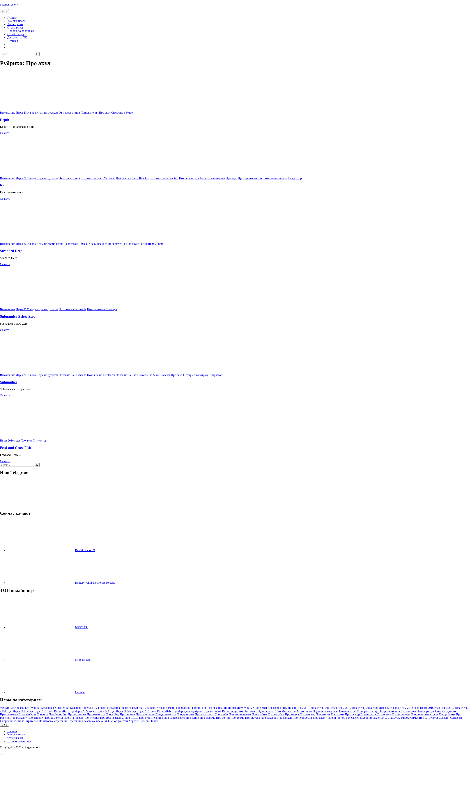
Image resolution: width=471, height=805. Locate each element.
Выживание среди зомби (158, 707)
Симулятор (118, 112)
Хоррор (133, 721)
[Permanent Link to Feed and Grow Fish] (42, 437)
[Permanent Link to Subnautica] (42, 371)
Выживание (7, 112)
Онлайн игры (15, 34)
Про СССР (131, 717)
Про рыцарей (36, 717)
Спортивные (8, 721)
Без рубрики (32, 707)
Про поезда (384, 714)
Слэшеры (456, 717)
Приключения (89, 112)
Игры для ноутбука (190, 711)
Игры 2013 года (368, 707)
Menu (4, 11)
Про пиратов (368, 714)
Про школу (320, 717)
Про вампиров (77, 714)
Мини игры (288, 711)
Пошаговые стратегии (53, 721)
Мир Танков (83, 659)
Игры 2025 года (146, 711)
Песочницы (408, 711)
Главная (12, 17)
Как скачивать (16, 20)
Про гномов (127, 714)
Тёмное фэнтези (118, 721)
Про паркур (352, 714)
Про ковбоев (260, 714)
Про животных (204, 714)
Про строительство (250, 178)
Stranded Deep (11, 251)
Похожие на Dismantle (72, 309)
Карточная (251, 711)
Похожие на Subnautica (164, 178)
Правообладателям (19, 741)
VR (2, 707)
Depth (4, 120)
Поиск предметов (446, 711)
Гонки (196, 707)
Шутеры (12, 40)
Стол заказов (15, 27)
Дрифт (232, 707)
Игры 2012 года (347, 707)
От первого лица (69, 112)
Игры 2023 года (105, 711)
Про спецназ (91, 717)
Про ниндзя (323, 714)
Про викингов (96, 714)
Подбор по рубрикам (20, 30)
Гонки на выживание (214, 707)
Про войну (112, 714)
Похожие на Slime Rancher (132, 178)
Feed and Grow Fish (15, 448)
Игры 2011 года (327, 707)
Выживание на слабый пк (125, 707)
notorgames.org (9, 4)
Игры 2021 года (26, 309)
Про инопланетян (240, 714)
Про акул (104, 112)
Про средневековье (112, 717)
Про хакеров (269, 717)
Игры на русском (47, 112)
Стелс (20, 721)
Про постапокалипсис (424, 714)
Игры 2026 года (167, 711)
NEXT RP (81, 627)
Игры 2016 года (10, 440)
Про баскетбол (58, 714)
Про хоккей (284, 717)
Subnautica (8, 382)
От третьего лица (390, 711)
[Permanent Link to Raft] (42, 174)
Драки (292, 707)
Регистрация (15, 24)
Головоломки (183, 707)
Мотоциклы (304, 711)
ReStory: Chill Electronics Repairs (95, 582)
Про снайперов (73, 717)
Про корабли (276, 714)
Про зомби (221, 714)
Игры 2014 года (26, 112)
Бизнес (60, 707)
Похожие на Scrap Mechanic (98, 178)
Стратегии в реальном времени (87, 721)
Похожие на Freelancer (101, 375)
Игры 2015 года (26, 243)
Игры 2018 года (26, 178)
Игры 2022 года (85, 711)
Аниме (9, 707)
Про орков (337, 714)
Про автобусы (27, 714)
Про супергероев (174, 717)
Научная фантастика (325, 711)
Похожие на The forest (193, 178)
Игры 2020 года (43, 711)
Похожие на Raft (126, 375)
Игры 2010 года (306, 707)
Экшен (130, 112)
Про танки (192, 717)
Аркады (19, 707)
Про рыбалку (18, 717)
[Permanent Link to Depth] (42, 109)
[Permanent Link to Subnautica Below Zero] (42, 306)
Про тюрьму (207, 717)
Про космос (292, 714)
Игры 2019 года (23, 711)
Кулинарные (266, 711)
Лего (278, 711)
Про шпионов (336, 717)
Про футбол (252, 717)
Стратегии (31, 721)
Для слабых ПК (17, 37)
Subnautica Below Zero (18, 316)
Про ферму (237, 717)
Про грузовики (145, 714)
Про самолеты (54, 717)
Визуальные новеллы (79, 707)
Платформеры (425, 711)
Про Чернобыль (302, 717)
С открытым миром (275, 178)
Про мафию (307, 714)
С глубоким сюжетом (370, 717)
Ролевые (351, 717)
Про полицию (401, 714)
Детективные (245, 707)
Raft (3, 185)
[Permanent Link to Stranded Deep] (42, 240)
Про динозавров (165, 714)
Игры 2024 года (126, 711)
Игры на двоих (45, 243)
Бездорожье (48, 707)
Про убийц (223, 717)
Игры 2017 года (451, 707)
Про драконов (185, 714)
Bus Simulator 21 (85, 550)
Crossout (80, 692)
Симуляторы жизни (437, 717)
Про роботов (447, 714)
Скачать (5, 133)
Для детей (260, 707)
